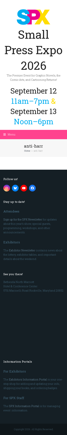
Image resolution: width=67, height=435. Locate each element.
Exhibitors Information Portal (28, 379)
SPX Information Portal (24, 406)
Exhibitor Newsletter (22, 250)
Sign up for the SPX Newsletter (22, 219)
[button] (9, 134)
